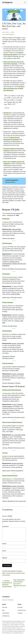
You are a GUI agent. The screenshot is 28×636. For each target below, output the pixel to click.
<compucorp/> (6, 393)
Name (4, 543)
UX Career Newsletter (8, 34)
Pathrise (4, 246)
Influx (3, 425)
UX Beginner (7, 2)
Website (4, 558)
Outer (4, 366)
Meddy (4, 305)
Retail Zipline (6, 479)
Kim (13, 32)
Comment (5, 526)
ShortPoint (5, 334)
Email (4, 550)
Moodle (4, 456)
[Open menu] (25, 2)
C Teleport (5, 222)
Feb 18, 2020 (5, 32)
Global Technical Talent (9, 277)
